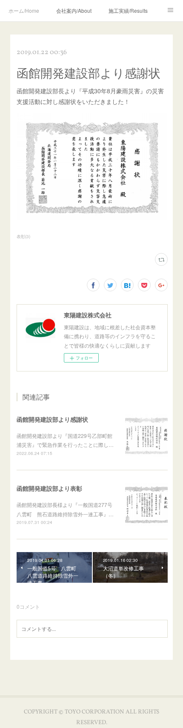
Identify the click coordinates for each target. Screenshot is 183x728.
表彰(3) (23, 236)
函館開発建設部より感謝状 (52, 419)
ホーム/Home (24, 10)
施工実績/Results (128, 10)
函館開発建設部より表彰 (49, 488)
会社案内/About (74, 10)
